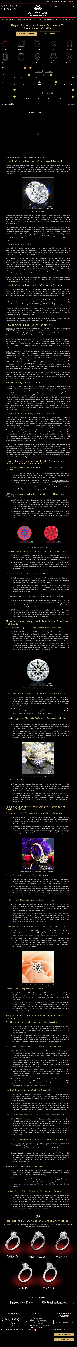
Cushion (37, 49)
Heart (53, 63)
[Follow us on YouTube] (22, 1321)
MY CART (66, 2)
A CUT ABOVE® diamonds (48, 358)
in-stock (22, 397)
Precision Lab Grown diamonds (45, 726)
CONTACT (71, 19)
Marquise (69, 63)
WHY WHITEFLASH (52, 19)
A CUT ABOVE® (18, 632)
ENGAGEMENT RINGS (15, 19)
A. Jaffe (15, 819)
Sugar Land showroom (42, 1004)
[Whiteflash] (38, 11)
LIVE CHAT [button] (10, 9)
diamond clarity (23, 289)
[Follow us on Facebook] (4, 1321)
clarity (43, 788)
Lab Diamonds (49, 34)
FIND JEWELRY (64, 1339)
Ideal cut (9, 351)
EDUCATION (42, 19)
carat (47, 165)
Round (5, 49)
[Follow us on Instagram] (17, 1321)
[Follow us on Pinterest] (13, 1321)
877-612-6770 (13, 5)
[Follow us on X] (8, 1321)
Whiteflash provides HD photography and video (29, 993)
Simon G (55, 817)
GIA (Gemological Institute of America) (30, 1051)
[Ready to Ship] (12, 104)
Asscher (21, 63)
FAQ (60, 19)
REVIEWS (64, 19)
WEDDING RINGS (26, 19)
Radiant (69, 49)
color (36, 788)
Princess (21, 49)
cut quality (57, 1035)
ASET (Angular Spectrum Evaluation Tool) (27, 500)
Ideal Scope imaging (54, 1096)
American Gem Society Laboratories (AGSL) (30, 1060)
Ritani (61, 817)
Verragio (48, 817)
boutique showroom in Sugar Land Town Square (49, 1119)
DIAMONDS (5, 19)
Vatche (66, 817)
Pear (37, 63)
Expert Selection (18, 697)
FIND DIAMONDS (64, 1335)
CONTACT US (38, 1314)
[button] (2, 9)
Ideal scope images (54, 500)
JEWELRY (35, 19)
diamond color (26, 248)
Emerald (5, 63)
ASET (42, 1096)
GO (73, 1322)
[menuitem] (5, 19)
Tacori (42, 817)
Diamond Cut (10, 329)
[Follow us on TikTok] (13, 1325)
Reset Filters (71, 104)
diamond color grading (13, 273)
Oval (53, 49)
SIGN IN (48, 2)
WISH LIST (57, 2)
